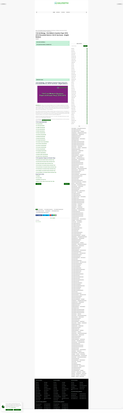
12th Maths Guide (80, 325)
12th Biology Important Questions (76, 239)
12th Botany (81, 242)
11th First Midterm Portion (75, 198)
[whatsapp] (54, 215)
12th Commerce (83, 257)
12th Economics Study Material (76, 299)
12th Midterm (81, 330)
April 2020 (79, 103)
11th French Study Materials (40, 129)
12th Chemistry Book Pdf (75, 253)
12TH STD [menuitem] (57, 12)
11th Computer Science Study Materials (42, 141)
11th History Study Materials (40, 148)
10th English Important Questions (76, 135)
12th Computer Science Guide (76, 278)
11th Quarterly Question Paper (76, 211)
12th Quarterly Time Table (75, 348)
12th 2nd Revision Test (39, 407)
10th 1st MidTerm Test (74, 398)
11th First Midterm (83, 196)
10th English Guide (81, 134)
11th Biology (55, 387)
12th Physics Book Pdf (75, 334)
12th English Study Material (75, 306)
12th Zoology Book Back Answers (76, 364)
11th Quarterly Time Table (75, 217)
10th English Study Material (75, 138)
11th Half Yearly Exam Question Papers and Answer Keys (45, 161)
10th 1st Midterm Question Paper (76, 129)
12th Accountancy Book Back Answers (77, 227)
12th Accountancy (38, 390)
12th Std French (79, 351)
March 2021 (79, 88)
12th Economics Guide (83, 294)
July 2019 (79, 114)
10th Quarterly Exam (74, 159)
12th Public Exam (82, 339)
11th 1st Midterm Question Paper (58, 209)
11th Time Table (55, 399)
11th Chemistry (64, 385)
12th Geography (38, 393)
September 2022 (79, 60)
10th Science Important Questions (76, 171)
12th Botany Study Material (75, 250)
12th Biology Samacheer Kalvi (76, 241)
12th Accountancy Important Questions (77, 232)
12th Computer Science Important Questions (78, 279)
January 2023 (79, 54)
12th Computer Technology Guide (76, 287)
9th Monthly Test (78, 373)
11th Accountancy (55, 390)
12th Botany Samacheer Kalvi (75, 248)
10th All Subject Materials (83, 385)
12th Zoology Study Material (75, 370)
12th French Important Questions (76, 318)
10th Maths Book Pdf (74, 150)
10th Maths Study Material (75, 155)
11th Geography (55, 393)
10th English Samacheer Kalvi (75, 137)
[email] (56, 215)
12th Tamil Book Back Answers (76, 355)
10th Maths (79, 147)
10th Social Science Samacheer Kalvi (76, 181)
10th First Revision (74, 146)
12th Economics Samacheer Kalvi (76, 297)
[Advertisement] (59, 8)
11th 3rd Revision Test (65, 407)
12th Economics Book (74, 291)
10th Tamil (73, 183)
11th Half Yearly (80, 204)
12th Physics (79, 331)
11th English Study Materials (40, 127)
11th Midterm (79, 205)
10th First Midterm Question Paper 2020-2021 (78, 143)
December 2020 (79, 91)
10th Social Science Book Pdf (75, 177)
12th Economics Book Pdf (75, 294)
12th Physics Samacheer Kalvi (75, 337)
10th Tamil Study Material (75, 190)
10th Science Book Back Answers (82, 168)
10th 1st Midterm (74, 128)
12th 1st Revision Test (47, 405)
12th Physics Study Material (75, 339)
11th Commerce (64, 390)
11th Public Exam (80, 207)
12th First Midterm (82, 306)
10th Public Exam (80, 156)
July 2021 (79, 82)
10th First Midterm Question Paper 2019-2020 (78, 141)
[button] (3, 4)
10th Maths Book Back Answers (76, 149)
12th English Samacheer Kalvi (75, 305)
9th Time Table (82, 376)
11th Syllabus (38, 175)
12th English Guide (81, 302)
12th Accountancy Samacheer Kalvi (76, 233)
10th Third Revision (82, 190)
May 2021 (79, 85)
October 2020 (79, 94)
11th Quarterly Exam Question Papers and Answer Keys (45, 159)
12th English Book (74, 300)
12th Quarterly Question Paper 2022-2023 (77, 346)
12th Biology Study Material (75, 242)
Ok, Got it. (17, 409)
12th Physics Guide (81, 334)
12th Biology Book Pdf (75, 238)
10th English (82, 131)
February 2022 (79, 71)
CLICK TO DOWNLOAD (46, 120)
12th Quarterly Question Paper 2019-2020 (77, 345)
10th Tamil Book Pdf (74, 186)
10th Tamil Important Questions (76, 187)
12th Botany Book (74, 244)
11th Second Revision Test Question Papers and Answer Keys (46, 166)
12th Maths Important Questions (76, 327)
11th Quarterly (74, 208)
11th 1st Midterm (40, 209)
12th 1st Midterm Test (39, 408)
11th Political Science (65, 395)
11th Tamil (54, 382)
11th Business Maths (56, 395)
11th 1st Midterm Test (56, 408)
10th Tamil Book (74, 184)
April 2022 (79, 68)
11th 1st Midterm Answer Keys (48, 209)
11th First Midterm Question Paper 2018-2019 (44, 30)
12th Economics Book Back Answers (76, 293)
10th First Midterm (82, 138)
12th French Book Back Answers (82, 315)
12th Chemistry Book (83, 250)
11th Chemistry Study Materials (41, 134)
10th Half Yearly (80, 146)
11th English (63, 382)
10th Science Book (74, 168)
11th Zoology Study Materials (40, 139)
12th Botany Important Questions (76, 247)
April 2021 (79, 86)
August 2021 (79, 80)
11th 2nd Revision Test (56, 407)
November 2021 (79, 76)
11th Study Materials (39, 123)
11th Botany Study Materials (40, 138)
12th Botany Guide (81, 245)
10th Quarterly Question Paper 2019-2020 (77, 162)
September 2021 (79, 79)
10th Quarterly (74, 158)
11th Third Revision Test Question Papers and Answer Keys (46, 168)
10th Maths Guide (80, 150)
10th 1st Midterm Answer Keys (81, 128)
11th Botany (63, 387)
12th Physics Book (74, 333)
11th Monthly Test (74, 207)
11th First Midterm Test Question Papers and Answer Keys (45, 170)
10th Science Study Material (75, 174)
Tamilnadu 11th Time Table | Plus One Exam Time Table (45, 181)
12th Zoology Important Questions (76, 367)
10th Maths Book (84, 147)
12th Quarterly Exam (74, 342)
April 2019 (79, 117)
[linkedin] (52, 215)
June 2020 (79, 100)
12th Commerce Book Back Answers (76, 260)
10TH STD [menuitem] (68, 12)
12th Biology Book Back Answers (82, 236)
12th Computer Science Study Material (77, 282)
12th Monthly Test (74, 331)
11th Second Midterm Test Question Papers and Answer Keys (46, 172)
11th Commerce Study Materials (41, 145)
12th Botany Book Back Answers (82, 244)
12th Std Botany (74, 351)
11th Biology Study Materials (40, 136)
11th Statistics (64, 393)
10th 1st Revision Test (83, 395)
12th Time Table (74, 361)
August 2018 (79, 122)
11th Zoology (55, 388)
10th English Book (74, 132)
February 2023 (79, 53)
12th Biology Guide (81, 238)
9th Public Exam (84, 373)
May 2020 (79, 102)
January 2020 (79, 108)
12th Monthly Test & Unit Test (47, 399)
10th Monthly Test (74, 156)
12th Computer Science (47, 388)
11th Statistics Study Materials (41, 152)
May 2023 (79, 48)
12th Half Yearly (82, 321)
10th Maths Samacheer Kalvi (75, 153)
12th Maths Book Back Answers (76, 324)
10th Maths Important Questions (76, 152)
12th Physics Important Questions (76, 336)
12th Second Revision (83, 349)
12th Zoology (79, 361)
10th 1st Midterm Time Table (75, 131)
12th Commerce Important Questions (77, 263)
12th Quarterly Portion (81, 342)
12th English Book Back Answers (82, 300)
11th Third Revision (79, 220)
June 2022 (79, 65)
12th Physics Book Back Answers (82, 333)
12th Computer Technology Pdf (76, 288)
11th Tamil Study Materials (40, 125)
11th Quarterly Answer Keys (80, 208)
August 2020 (79, 97)
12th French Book (74, 315)
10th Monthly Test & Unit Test (74, 389)
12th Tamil (77, 354)
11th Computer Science (65, 388)
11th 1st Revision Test (65, 405)
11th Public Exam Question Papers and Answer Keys (44, 163)
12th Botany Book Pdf (74, 245)
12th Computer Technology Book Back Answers (78, 285)
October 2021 (79, 77)
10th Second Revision (83, 174)
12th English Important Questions (76, 303)
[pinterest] (50, 215)
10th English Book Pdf (74, 134)
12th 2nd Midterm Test (47, 408)
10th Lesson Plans (74, 147)
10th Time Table (74, 192)
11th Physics (55, 385)
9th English (81, 370)
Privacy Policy (13, 407)
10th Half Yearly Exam (83, 393)
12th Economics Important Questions (77, 296)
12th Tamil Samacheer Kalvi (75, 358)
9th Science (77, 374)
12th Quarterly (74, 340)
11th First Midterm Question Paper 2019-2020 (78, 201)
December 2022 (79, 56)
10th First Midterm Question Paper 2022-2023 (78, 144)
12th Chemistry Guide (82, 253)
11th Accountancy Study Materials (41, 143)
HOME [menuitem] (54, 12)
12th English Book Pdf (74, 302)
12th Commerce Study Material (76, 266)
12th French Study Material (75, 321)
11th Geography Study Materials (41, 150)
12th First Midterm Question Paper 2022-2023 (78, 312)
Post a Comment (38, 221)
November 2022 (79, 57)
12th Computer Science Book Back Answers (77, 276)
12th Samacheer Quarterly (75, 349)
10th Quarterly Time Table (75, 165)
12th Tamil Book (82, 354)
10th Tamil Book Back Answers (81, 184)
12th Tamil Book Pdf (84, 355)
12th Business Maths (39, 395)
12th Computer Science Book (75, 275)
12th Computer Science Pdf (75, 281)
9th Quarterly (73, 374)
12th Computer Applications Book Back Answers (78, 269)
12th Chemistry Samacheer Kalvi (76, 256)
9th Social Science (83, 374)
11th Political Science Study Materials (42, 156)
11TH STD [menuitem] (62, 12)
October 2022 (79, 59)
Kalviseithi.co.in (38, 105)
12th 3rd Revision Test (47, 407)
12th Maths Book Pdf (74, 325)
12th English (82, 299)
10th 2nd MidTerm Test (83, 398)
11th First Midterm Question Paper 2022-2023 (78, 202)
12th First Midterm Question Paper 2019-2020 (78, 309)
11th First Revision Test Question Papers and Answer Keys (45, 165)
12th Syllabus (73, 354)
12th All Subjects (38, 396)
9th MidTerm (73, 373)
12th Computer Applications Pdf (76, 272)
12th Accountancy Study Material (76, 235)
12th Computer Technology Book (76, 284)
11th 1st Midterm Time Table (75, 196)
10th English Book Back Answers (82, 132)
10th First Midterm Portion (75, 140)
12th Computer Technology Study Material (77, 290)
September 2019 (79, 111)
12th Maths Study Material (75, 330)
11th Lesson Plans (39, 177)
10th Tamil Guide (80, 186)
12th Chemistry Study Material (76, 257)
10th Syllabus (84, 181)
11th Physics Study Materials (40, 132)
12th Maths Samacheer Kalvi (75, 328)
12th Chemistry (46, 385)
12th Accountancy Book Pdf (75, 229)
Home (36, 30)
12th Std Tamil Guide (81, 352)
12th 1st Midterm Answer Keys (76, 223)
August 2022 (79, 62)
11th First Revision (74, 204)
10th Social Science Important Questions (77, 180)
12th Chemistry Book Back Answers (76, 251)
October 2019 (79, 109)
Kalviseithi (37, 38)
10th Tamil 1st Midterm (79, 183)
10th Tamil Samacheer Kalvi (75, 189)
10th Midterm (81, 155)
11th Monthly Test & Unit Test (41, 179)
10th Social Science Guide (75, 178)
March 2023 (79, 51)
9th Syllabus (73, 376)
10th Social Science (74, 385)
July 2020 (79, 99)
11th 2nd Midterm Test (65, 408)
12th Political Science (47, 395)
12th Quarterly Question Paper (76, 343)
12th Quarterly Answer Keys (80, 340)
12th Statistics (46, 393)
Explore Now (9, 409)
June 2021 (79, 83)
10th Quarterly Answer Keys (80, 158)
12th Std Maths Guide (74, 352)
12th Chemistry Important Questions (76, 254)
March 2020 (79, 105)
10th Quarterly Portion (81, 159)
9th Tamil (77, 376)
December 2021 (79, 74)
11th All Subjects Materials (57, 396)
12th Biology (83, 235)
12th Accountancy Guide (75, 230)
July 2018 (79, 123)
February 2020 (79, 106)
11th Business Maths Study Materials (42, 154)
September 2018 (79, 120)
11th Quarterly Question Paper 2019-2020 (77, 214)
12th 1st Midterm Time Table (75, 226)
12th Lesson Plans (38, 398)
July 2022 (79, 63)
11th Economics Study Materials (41, 147)
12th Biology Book (74, 236)
